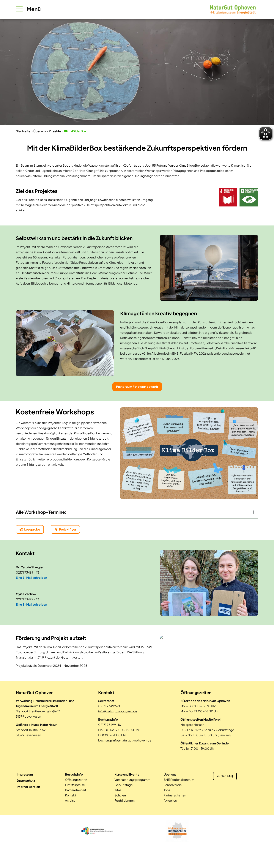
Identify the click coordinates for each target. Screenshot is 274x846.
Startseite (23, 131)
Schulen (120, 795)
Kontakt (70, 795)
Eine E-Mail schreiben (31, 578)
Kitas (117, 790)
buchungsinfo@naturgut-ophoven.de (124, 740)
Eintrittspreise (75, 785)
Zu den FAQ (225, 776)
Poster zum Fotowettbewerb (137, 387)
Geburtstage (123, 785)
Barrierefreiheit (75, 790)
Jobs (167, 790)
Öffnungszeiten (76, 780)
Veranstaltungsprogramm (132, 780)
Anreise (70, 800)
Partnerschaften (175, 795)
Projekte (55, 131)
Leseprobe (32, 529)
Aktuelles (170, 800)
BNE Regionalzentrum (179, 780)
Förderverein (173, 785)
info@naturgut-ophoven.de (117, 711)
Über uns (39, 131)
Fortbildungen (124, 800)
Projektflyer (67, 529)
